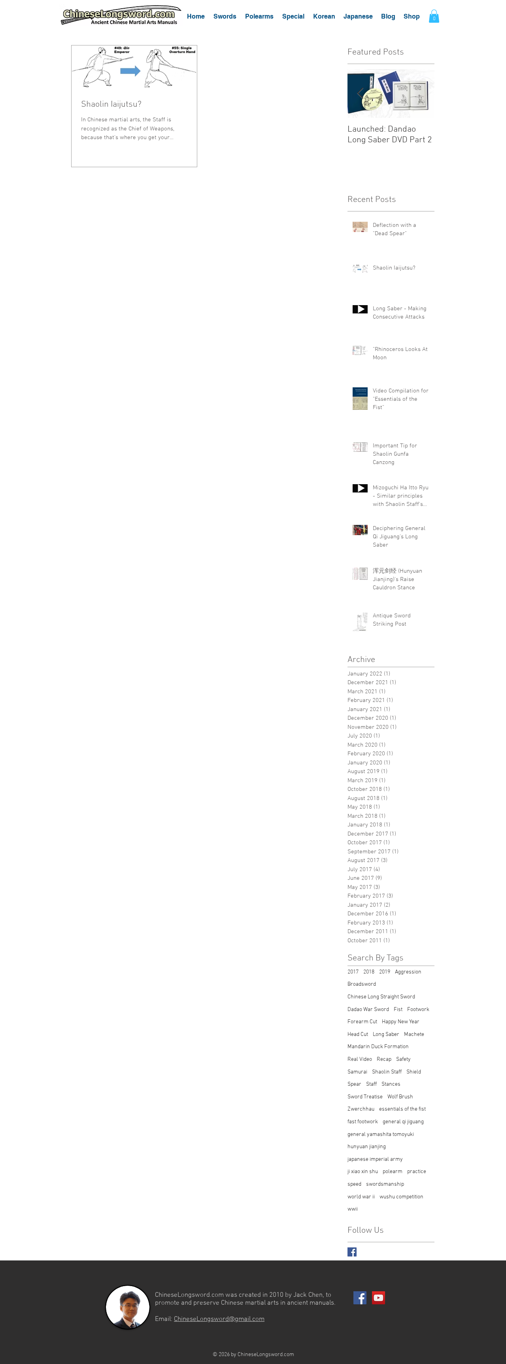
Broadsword (361, 984)
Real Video (359, 1059)
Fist (398, 1009)
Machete (414, 1034)
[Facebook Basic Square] (352, 1251)
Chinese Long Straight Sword (381, 997)
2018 (368, 972)
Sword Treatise (365, 1097)
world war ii (361, 1197)
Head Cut (357, 1034)
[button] (225, 16)
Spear (354, 1084)
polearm (392, 1171)
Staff (371, 1084)
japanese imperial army (375, 1159)
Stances (390, 1084)
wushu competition (401, 1197)
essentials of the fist (402, 1109)
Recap (384, 1059)
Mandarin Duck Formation (378, 1046)
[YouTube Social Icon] (378, 1297)
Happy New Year (400, 1022)
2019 (384, 972)
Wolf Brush (400, 1097)
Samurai (357, 1072)
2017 (353, 972)
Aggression (408, 972)
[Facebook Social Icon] (359, 1297)
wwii (352, 1209)
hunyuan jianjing (366, 1146)
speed (354, 1184)
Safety (403, 1059)
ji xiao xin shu (362, 1171)
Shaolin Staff (387, 1072)
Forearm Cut (362, 1022)
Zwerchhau (360, 1109)
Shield (413, 1072)
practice (416, 1171)
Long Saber (386, 1034)
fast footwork (362, 1122)
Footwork (418, 1009)
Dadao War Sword (368, 1009)
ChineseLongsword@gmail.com (219, 1319)
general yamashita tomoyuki (380, 1134)
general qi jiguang (403, 1122)
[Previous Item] (360, 93)
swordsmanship (385, 1184)
